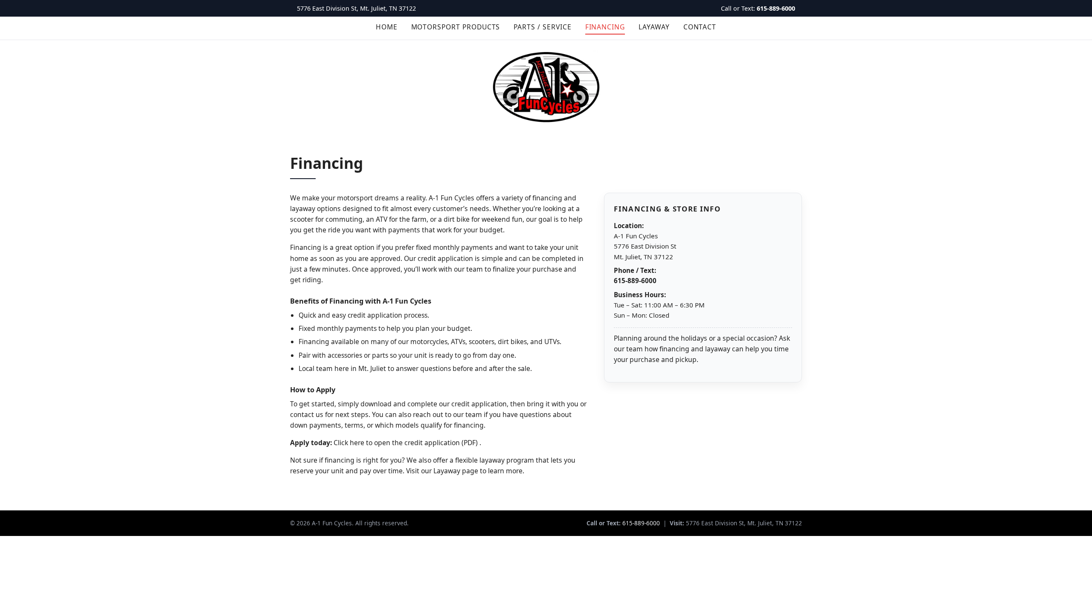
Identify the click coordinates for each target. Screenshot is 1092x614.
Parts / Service (542, 27)
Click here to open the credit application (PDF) (406, 442)
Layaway (654, 27)
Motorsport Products (455, 27)
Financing (605, 27)
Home (387, 27)
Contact (700, 27)
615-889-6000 (776, 8)
